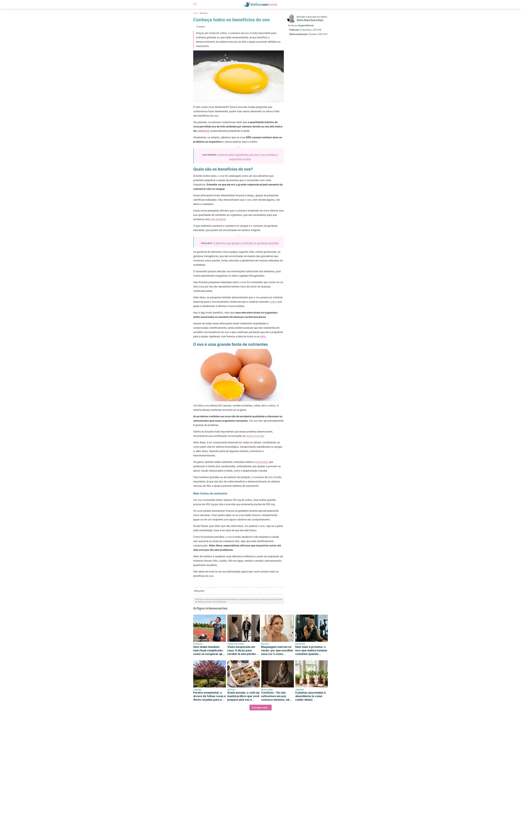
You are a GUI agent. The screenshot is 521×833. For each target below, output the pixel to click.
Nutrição (204, 13)
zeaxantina (261, 462)
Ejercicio (197, 644)
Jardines (197, 690)
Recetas (231, 690)
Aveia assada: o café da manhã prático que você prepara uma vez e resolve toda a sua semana (243, 696)
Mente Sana (267, 690)
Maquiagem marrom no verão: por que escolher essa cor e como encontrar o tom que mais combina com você (277, 650)
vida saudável (218, 219)
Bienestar (300, 644)
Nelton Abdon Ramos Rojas (310, 20)
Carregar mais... (260, 707)
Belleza (265, 644)
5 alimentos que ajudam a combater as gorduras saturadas (246, 243)
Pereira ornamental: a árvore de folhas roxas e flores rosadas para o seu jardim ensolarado (209, 696)
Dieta (195, 13)
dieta (263, 336)
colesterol (203, 130)
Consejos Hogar (235, 644)
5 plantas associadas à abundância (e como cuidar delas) (310, 696)
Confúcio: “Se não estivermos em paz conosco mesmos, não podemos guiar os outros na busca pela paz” (276, 696)
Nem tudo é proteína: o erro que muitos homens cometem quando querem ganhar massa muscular (311, 650)
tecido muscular (255, 435)
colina (273, 301)
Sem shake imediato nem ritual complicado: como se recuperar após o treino (209, 650)
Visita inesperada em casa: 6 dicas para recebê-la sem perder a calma (242, 650)
